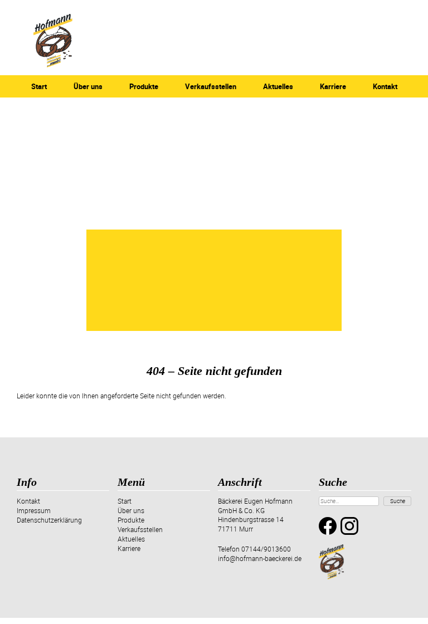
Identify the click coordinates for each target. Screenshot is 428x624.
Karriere (333, 86)
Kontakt (385, 86)
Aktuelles (278, 86)
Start (39, 86)
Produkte (143, 86)
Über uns (88, 86)
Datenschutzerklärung (49, 519)
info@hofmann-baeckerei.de (259, 558)
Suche (397, 501)
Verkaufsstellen (210, 86)
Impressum (34, 510)
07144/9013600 (266, 548)
